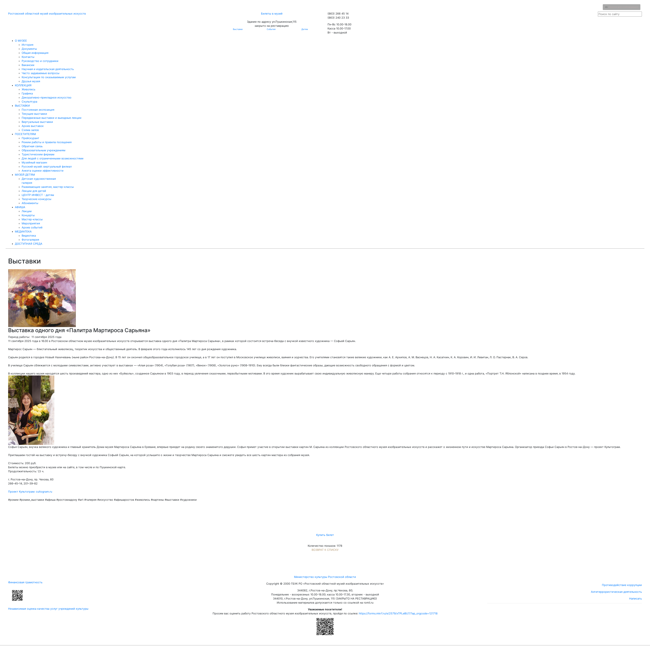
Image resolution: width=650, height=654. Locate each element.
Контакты (28, 57)
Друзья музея (31, 81)
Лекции (27, 211)
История (27, 44)
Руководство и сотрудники (40, 61)
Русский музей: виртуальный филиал (47, 166)
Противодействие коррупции (622, 585)
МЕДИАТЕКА (23, 231)
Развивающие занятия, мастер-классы (48, 187)
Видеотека (29, 235)
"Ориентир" (625, 649)
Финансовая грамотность (25, 582)
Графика (27, 93)
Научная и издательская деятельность (48, 69)
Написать (635, 598)
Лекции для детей (34, 191)
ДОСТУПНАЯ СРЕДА (28, 243)
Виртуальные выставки (37, 122)
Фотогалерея (30, 239)
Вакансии (28, 65)
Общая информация (35, 52)
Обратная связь (32, 146)
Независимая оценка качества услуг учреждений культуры (48, 608)
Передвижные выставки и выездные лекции (51, 117)
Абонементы (30, 203)
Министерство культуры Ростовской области (325, 577)
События (271, 29)
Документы (29, 48)
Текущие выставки (34, 113)
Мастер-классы (32, 219)
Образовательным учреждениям (43, 150)
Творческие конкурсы (36, 199)
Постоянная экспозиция (38, 109)
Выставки (238, 29)
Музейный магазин (34, 162)
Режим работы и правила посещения (47, 142)
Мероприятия (31, 223)
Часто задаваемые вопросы (40, 73)
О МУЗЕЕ (21, 40)
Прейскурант (30, 138)
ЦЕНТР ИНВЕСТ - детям (38, 195)
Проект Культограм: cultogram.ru (30, 491)
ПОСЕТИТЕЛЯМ (25, 134)
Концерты (28, 215)
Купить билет (325, 535)
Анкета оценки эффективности (42, 170)
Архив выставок (33, 126)
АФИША (20, 207)
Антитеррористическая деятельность (616, 591)
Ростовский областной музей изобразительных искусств (47, 13)
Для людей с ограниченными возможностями (52, 158)
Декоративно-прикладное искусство (46, 97)
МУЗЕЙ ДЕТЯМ (25, 174)
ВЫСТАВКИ (22, 105)
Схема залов (30, 130)
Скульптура (29, 101)
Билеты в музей (272, 13)
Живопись (28, 89)
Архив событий (32, 227)
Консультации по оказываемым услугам (49, 77)
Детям (304, 29)
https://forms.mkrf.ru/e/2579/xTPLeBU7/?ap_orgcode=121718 (398, 613)
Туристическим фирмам (38, 154)
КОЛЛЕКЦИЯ (23, 85)
